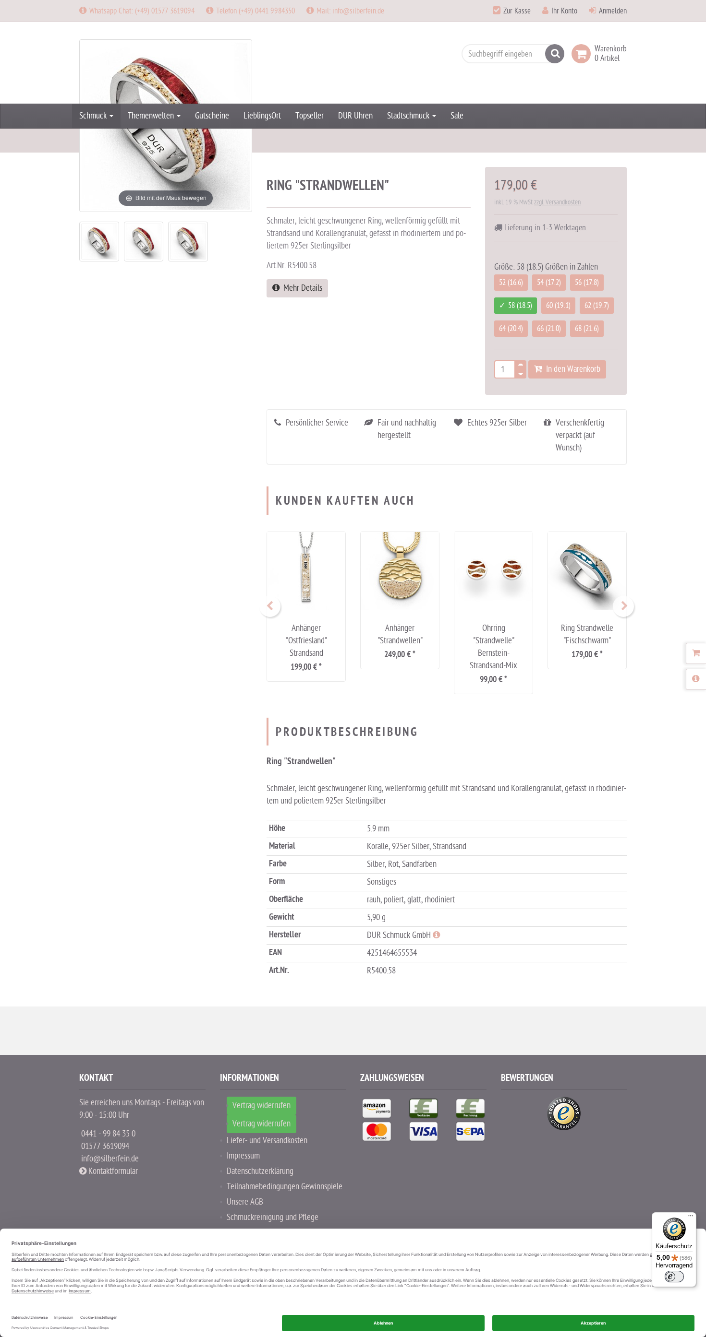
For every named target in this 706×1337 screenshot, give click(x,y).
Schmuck (94, 116)
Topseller (309, 116)
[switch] (674, 1276)
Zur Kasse (517, 11)
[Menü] (690, 1218)
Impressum (243, 1156)
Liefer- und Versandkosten (267, 1141)
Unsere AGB (245, 1202)
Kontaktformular (112, 1171)
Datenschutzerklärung (260, 1171)
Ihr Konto (564, 11)
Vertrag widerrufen (261, 1105)
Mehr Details (301, 288)
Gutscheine (212, 116)
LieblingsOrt (262, 116)
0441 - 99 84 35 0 (108, 1134)
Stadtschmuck (409, 116)
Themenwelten (152, 116)
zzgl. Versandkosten (557, 202)
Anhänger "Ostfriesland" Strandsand (306, 640)
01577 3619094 (105, 1146)
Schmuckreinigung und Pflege (272, 1217)
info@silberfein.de (110, 1159)
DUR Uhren (355, 116)
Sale (456, 116)
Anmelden (613, 11)
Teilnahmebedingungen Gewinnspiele (284, 1187)
